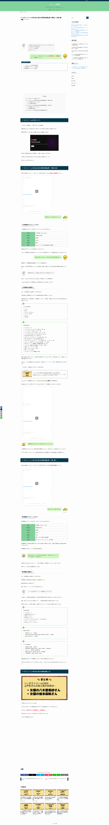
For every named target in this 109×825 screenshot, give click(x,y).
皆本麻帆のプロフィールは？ (34, 106)
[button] (24, 775)
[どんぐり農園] (54, 4)
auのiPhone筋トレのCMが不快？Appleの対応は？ (80, 51)
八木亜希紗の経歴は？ (33, 103)
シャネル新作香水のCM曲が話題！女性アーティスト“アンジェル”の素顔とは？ (80, 58)
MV (73, 78)
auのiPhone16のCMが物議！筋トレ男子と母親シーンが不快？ (80, 48)
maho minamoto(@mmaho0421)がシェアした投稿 (37, 503)
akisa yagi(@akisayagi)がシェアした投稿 (36, 438)
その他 (74, 80)
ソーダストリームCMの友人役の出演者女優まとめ (37, 110)
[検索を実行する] (87, 18)
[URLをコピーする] (64, 775)
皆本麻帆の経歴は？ (32, 108)
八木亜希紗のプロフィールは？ (34, 101)
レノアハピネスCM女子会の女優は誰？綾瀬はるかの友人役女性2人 (46, 372)
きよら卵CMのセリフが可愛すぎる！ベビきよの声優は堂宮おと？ (80, 44)
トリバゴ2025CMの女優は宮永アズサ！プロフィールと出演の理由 (79, 55)
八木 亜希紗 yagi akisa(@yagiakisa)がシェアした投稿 (36, 211)
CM (22, 19)
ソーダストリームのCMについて (33, 98)
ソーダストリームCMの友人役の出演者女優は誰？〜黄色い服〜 (40, 100)
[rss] (86, 0)
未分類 (74, 85)
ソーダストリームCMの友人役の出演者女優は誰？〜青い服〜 (39, 105)
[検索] (88, 0)
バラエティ (75, 83)
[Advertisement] (44, 32)
